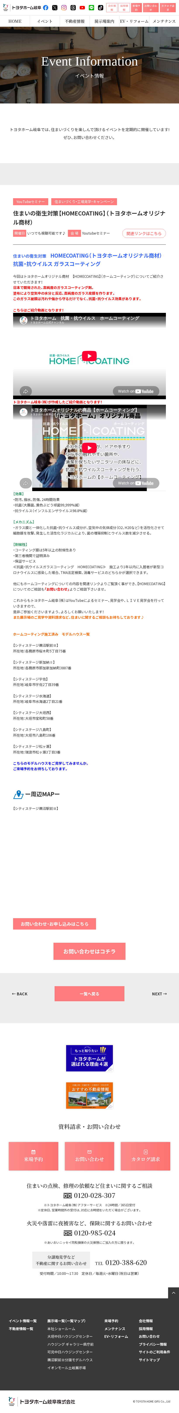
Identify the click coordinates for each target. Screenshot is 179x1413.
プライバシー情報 (153, 1344)
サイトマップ (149, 1359)
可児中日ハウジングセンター (70, 1351)
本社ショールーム (61, 1328)
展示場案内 (104, 21)
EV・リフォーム (134, 21)
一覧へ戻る (89, 993)
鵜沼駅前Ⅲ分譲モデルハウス (70, 1359)
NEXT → (159, 993)
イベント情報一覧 (23, 1320)
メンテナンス (164, 21)
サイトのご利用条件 (154, 1351)
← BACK (20, 993)
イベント (45, 21)
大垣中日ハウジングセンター (70, 1336)
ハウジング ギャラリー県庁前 (70, 1344)
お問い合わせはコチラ (89, 951)
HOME (14, 21)
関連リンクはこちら (144, 233)
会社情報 (146, 1320)
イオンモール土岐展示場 (66, 1367)
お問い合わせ (149, 1336)
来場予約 (111, 1320)
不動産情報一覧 (21, 1328)
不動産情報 (74, 21)
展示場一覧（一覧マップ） (66, 1320)
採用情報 (146, 1328)
